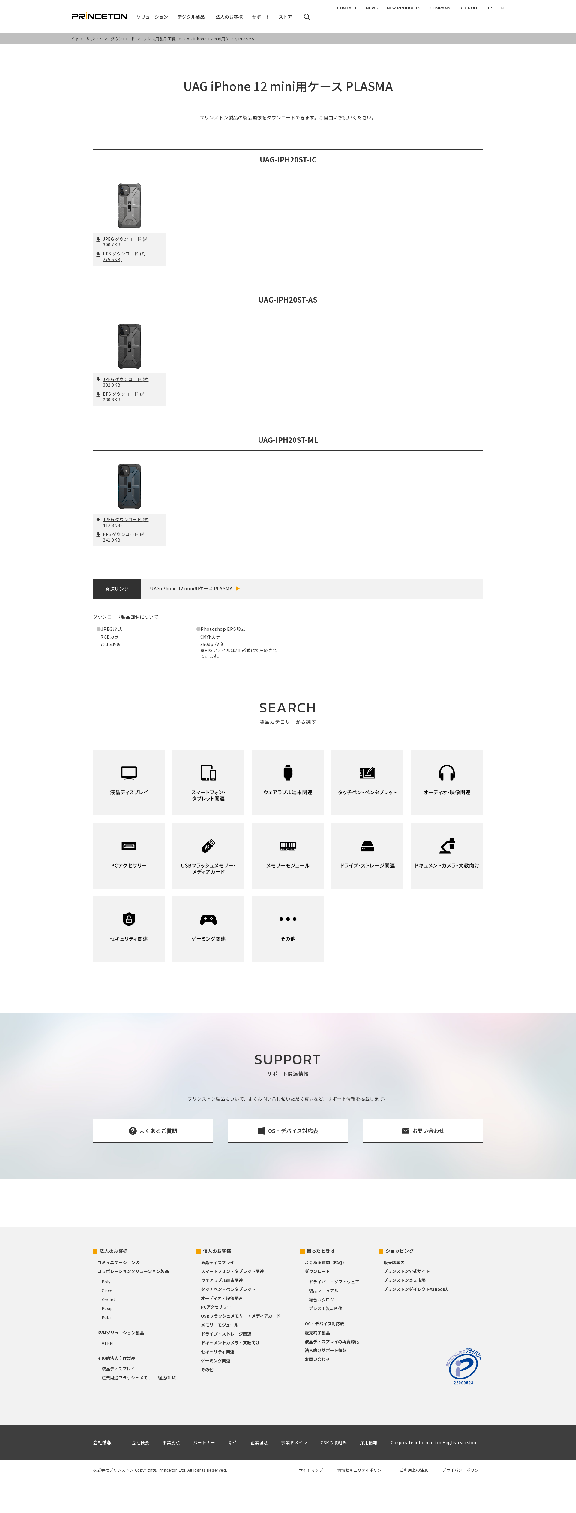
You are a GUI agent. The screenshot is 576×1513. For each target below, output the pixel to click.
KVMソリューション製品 (121, 1333)
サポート (94, 38)
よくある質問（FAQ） (325, 1262)
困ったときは (321, 1251)
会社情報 (102, 1442)
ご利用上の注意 (414, 1470)
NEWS (372, 8)
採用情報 (368, 1442)
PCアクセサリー (216, 1307)
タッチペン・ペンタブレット (228, 1289)
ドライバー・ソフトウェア (334, 1282)
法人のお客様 (114, 1251)
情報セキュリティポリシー (361, 1470)
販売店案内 (394, 1262)
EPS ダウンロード (124, 257)
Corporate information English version (433, 1442)
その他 (207, 1370)
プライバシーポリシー (462, 1470)
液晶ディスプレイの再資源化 (332, 1342)
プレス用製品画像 (159, 38)
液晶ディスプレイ (118, 1369)
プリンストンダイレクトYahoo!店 (416, 1289)
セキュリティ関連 (217, 1351)
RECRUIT (469, 8)
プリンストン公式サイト (407, 1271)
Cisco (107, 1291)
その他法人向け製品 (116, 1358)
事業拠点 (171, 1442)
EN (501, 8)
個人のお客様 (217, 1251)
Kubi (106, 1317)
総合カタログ (321, 1300)
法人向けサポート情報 (326, 1350)
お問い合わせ (317, 1359)
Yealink (109, 1300)
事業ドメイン (294, 1442)
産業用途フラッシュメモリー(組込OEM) (139, 1378)
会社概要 (140, 1442)
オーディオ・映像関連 (222, 1298)
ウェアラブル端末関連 (222, 1280)
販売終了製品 (317, 1333)
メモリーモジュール (219, 1325)
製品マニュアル (323, 1291)
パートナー (204, 1442)
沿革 (233, 1442)
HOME (75, 39)
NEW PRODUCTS (404, 8)
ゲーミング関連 (215, 1360)
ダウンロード (123, 38)
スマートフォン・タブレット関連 (232, 1271)
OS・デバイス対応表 (324, 1324)
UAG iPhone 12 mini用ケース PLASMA (191, 588)
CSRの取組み (334, 1442)
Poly (106, 1282)
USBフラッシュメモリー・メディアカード (241, 1316)
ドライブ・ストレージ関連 (226, 1334)
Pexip (107, 1308)
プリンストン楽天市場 (405, 1280)
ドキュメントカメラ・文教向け (230, 1342)
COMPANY (440, 8)
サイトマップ (311, 1470)
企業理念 (259, 1442)
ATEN (107, 1343)
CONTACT (347, 8)
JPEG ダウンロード (125, 242)
